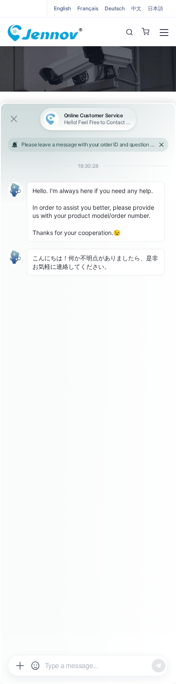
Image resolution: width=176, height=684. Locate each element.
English (62, 8)
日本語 (155, 8)
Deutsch (115, 8)
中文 (136, 8)
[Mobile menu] (164, 32)
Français (87, 8)
